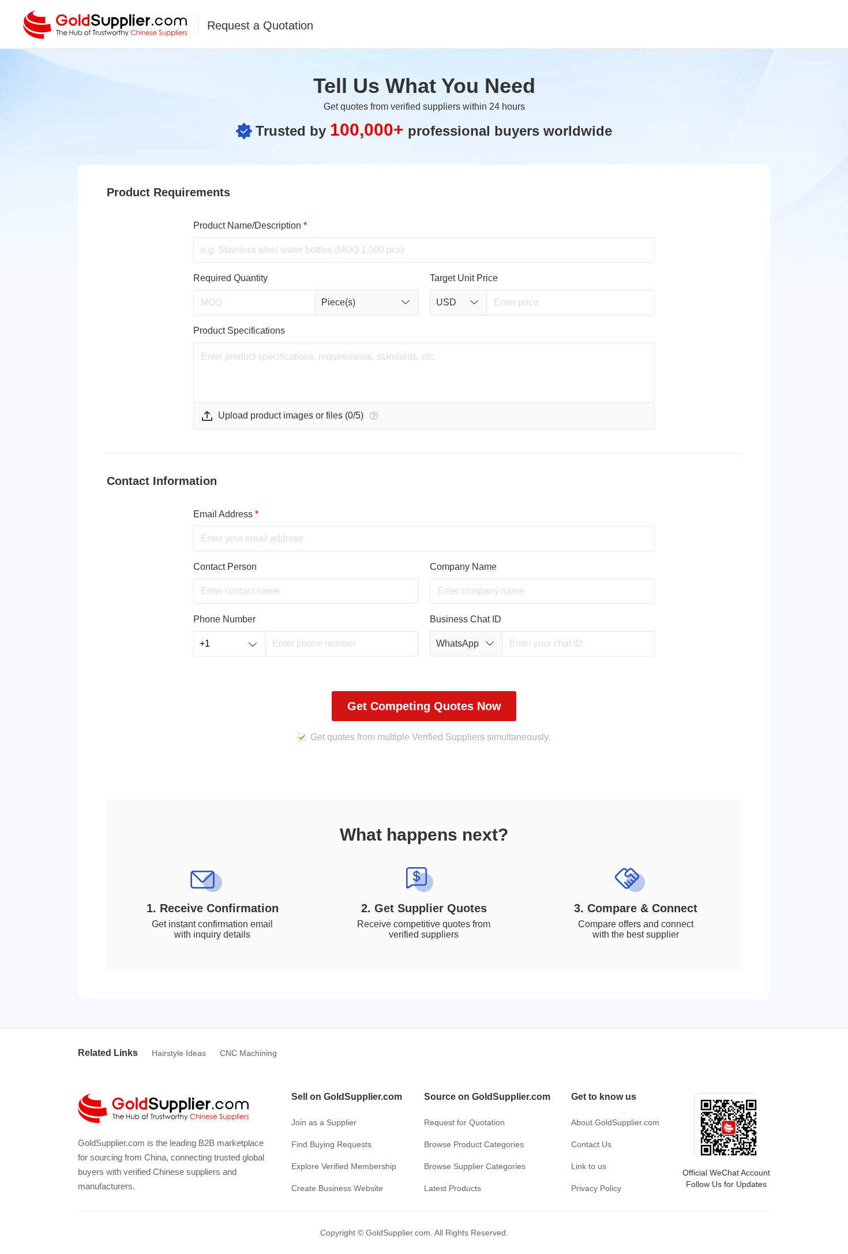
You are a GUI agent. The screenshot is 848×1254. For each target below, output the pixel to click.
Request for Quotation (464, 1122)
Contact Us (591, 1144)
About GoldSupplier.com (615, 1122)
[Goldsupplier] (105, 24)
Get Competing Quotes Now (424, 706)
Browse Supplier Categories (475, 1166)
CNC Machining (248, 1053)
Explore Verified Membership (343, 1166)
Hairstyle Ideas (179, 1053)
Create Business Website (337, 1188)
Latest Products (452, 1188)
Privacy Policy (596, 1188)
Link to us (588, 1166)
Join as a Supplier (324, 1122)
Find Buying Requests (331, 1144)
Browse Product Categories (474, 1144)
